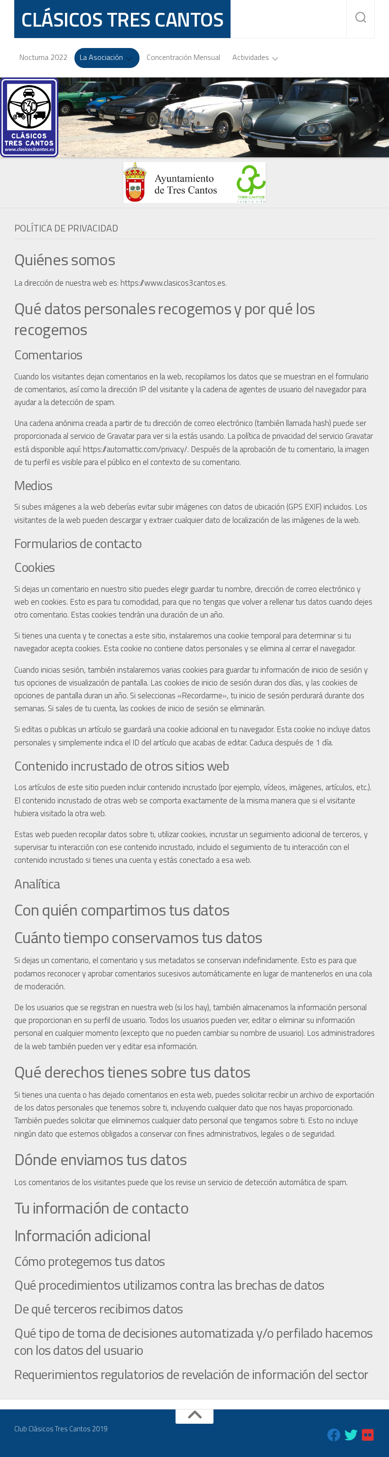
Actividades (250, 57)
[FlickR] (368, 1435)
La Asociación (101, 57)
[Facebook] (334, 1435)
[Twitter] (351, 1435)
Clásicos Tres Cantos (122, 19)
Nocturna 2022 (43, 57)
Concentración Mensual (183, 57)
